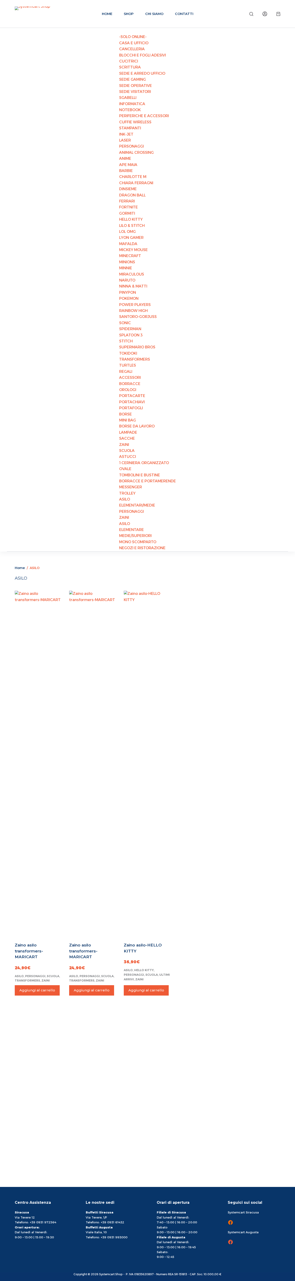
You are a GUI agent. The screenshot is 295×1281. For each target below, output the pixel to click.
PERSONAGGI (131, 146)
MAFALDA (128, 244)
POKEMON (129, 298)
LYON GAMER (131, 237)
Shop (129, 14)
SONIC (125, 323)
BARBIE (126, 171)
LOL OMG (127, 231)
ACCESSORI (130, 377)
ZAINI (124, 444)
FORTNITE (128, 207)
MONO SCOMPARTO (137, 542)
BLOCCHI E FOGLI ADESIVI (142, 55)
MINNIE (125, 268)
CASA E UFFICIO (133, 43)
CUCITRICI (128, 61)
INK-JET (126, 134)
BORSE (125, 414)
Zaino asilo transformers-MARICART (29, 951)
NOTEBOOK (130, 110)
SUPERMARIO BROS (137, 347)
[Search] (251, 14)
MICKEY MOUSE (133, 250)
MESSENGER (130, 487)
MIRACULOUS (131, 274)
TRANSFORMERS (134, 359)
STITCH (126, 341)
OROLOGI (127, 390)
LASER (125, 140)
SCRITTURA (130, 67)
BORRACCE (129, 384)
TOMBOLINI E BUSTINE (139, 475)
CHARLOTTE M (132, 177)
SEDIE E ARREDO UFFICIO (142, 73)
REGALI (125, 371)
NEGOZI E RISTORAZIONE (142, 548)
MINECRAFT (130, 256)
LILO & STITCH (132, 225)
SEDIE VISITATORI (135, 91)
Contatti (184, 14)
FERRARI (127, 201)
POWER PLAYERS (135, 304)
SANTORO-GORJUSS (138, 316)
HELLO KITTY (131, 219)
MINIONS (127, 262)
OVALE (125, 469)
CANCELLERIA (132, 49)
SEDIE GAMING (132, 79)
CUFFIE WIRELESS (135, 122)
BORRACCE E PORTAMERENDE (147, 481)
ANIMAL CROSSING (136, 152)
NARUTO (127, 280)
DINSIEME (128, 189)
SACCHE (127, 438)
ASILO (124, 499)
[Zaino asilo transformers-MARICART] (38, 764)
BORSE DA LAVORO (137, 426)
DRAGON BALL (132, 195)
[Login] (265, 14)
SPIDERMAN (130, 329)
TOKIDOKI (128, 353)
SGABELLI (127, 97)
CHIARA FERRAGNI (136, 183)
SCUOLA (127, 450)
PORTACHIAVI (132, 402)
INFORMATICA (132, 104)
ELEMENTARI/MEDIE (137, 505)
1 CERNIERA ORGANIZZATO (144, 463)
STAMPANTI (130, 128)
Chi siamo (154, 14)
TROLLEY (127, 493)
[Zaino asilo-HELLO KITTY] (147, 764)
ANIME (125, 158)
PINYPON (127, 292)
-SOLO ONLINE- (133, 37)
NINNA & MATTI (133, 286)
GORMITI (127, 213)
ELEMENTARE (131, 530)
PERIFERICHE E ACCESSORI (144, 116)
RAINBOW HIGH (133, 310)
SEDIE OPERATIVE (135, 85)
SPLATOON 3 (131, 335)
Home (107, 14)
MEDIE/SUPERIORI (135, 536)
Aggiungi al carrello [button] (37, 990)
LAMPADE (128, 432)
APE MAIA (128, 165)
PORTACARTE (132, 396)
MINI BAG (127, 420)
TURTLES (127, 365)
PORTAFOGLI (131, 408)
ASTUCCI (127, 456)
